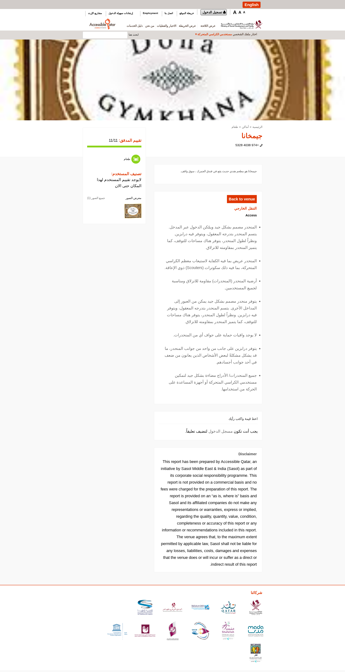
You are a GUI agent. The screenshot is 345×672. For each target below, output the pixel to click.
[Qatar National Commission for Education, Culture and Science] (172, 608)
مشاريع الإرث (95, 13)
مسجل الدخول (220, 431)
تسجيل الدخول (212, 12)
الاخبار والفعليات (166, 25)
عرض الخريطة (187, 25)
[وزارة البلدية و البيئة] (255, 608)
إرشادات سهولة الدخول (121, 13)
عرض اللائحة (208, 25)
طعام (235, 126)
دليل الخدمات (135, 25)
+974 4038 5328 (247, 145)
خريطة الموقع (187, 13)
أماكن (245, 126)
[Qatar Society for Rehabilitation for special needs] (145, 631)
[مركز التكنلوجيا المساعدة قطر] (255, 631)
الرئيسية (257, 126)
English (252, 5)
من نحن (149, 25)
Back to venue (242, 199)
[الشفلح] (228, 631)
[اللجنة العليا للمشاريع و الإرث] (145, 608)
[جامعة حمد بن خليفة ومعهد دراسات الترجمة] (200, 608)
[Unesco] (117, 631)
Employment (150, 13)
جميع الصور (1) (96, 198)
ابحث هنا (134, 34)
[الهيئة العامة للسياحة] (228, 608)
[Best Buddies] (255, 653)
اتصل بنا (169, 13)
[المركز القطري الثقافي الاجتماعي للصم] (172, 631)
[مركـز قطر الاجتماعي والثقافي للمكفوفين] (200, 631)
